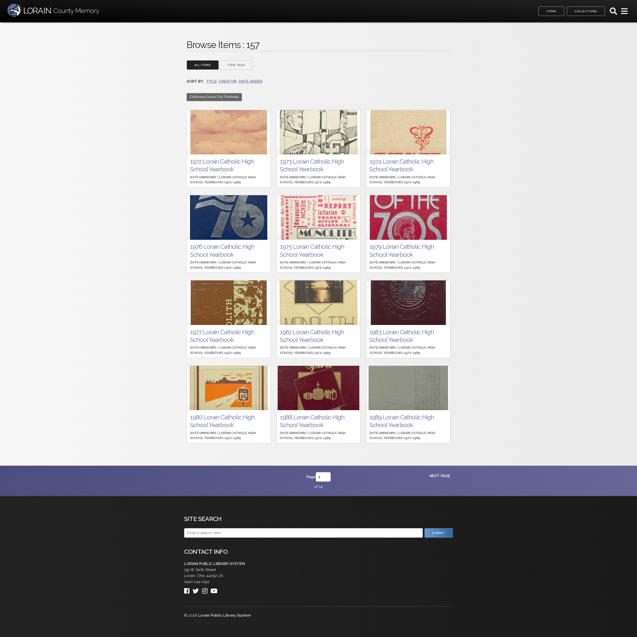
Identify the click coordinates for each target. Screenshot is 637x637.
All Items (202, 65)
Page (311, 477)
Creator (228, 81)
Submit (438, 533)
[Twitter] (197, 589)
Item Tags (236, 65)
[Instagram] (206, 589)
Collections (586, 11)
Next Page (439, 476)
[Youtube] (215, 589)
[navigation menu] (624, 12)
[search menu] (613, 12)
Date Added (251, 81)
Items (551, 11)
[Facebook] (188, 589)
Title (211, 81)
